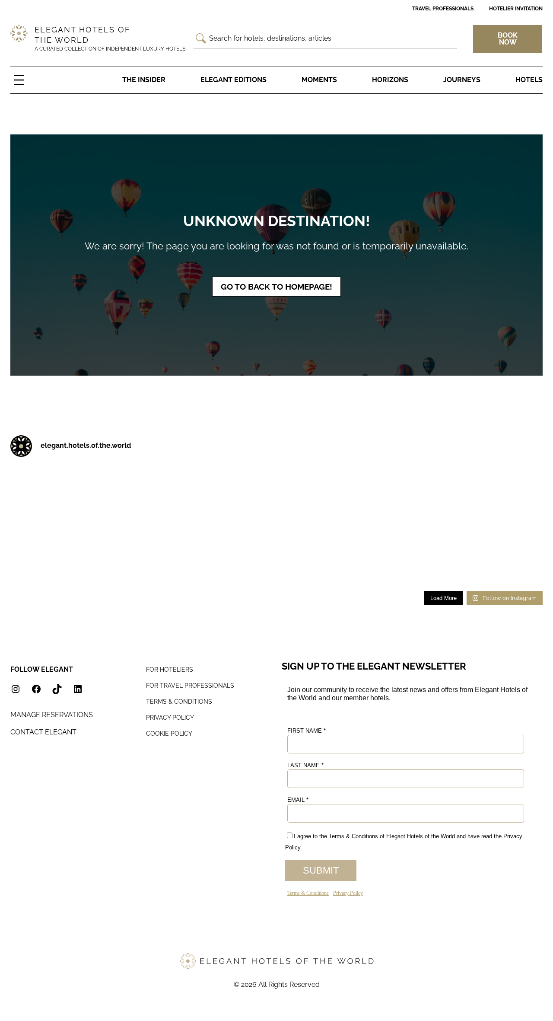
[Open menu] (19, 80)
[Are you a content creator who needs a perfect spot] (378, 566)
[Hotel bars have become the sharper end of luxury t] (445, 525)
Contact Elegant (43, 732)
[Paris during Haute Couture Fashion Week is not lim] (175, 525)
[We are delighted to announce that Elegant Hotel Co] (378, 525)
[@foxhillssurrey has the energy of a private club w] (513, 525)
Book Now (508, 38)
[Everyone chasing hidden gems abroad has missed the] (243, 483)
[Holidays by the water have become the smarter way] (107, 525)
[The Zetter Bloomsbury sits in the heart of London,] (243, 566)
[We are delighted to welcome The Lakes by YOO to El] (378, 483)
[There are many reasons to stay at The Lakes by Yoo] (310, 483)
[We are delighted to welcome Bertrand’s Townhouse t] (513, 483)
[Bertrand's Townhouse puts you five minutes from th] (445, 483)
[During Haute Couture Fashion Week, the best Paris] (243, 525)
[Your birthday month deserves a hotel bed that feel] (40, 483)
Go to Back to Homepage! (276, 286)
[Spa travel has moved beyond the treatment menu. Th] (40, 525)
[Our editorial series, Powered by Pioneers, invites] (175, 483)
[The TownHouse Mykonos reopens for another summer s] (445, 566)
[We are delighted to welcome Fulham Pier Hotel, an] (107, 483)
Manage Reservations (51, 715)
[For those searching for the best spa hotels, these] (513, 566)
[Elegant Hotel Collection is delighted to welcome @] (40, 566)
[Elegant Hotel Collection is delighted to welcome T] (310, 566)
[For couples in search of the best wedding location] (175, 566)
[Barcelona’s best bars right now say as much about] (107, 566)
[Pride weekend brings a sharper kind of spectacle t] (310, 525)
